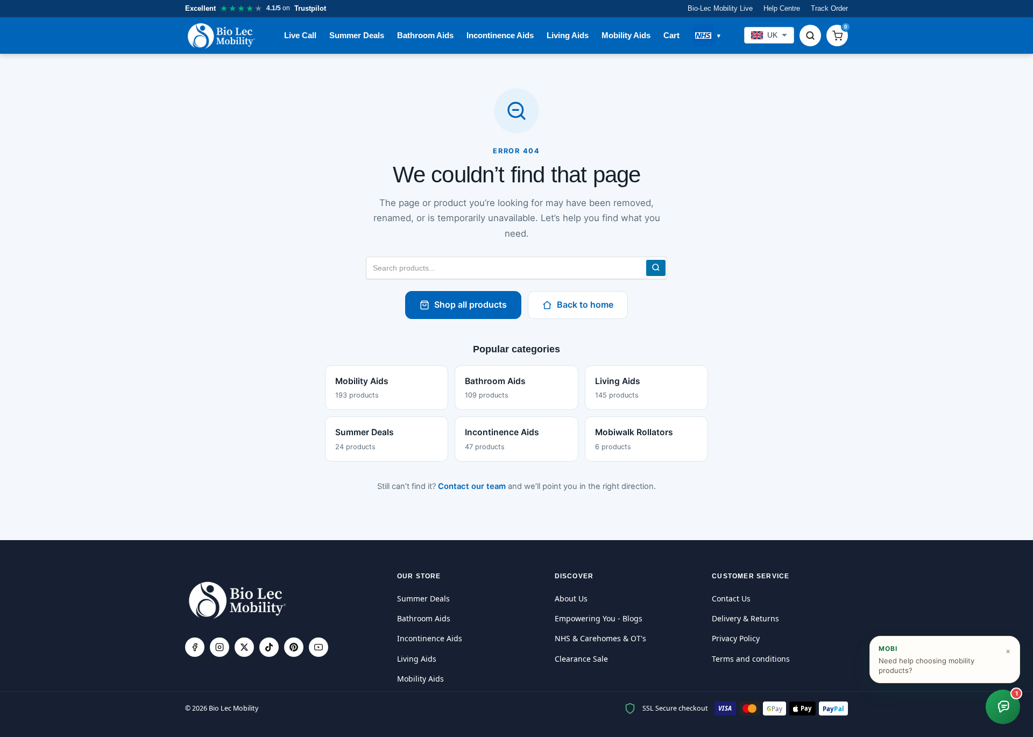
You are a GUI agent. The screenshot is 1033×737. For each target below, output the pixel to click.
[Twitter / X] (244, 647)
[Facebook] (194, 647)
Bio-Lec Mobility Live (720, 8)
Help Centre (781, 8)
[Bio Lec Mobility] (222, 35)
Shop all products (470, 304)
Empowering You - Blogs (598, 618)
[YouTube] (318, 647)
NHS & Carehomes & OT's (600, 638)
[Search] (810, 35)
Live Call (300, 35)
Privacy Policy (736, 638)
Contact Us (731, 598)
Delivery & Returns (745, 618)
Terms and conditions (751, 659)
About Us (571, 598)
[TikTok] (269, 647)
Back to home (585, 304)
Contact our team (472, 486)
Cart (671, 35)
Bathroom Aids (425, 35)
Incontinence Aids (500, 35)
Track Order (829, 8)
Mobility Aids (626, 35)
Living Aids (568, 35)
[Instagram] (219, 647)
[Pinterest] (293, 647)
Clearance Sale (581, 659)
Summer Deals (356, 35)
